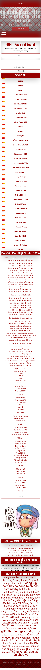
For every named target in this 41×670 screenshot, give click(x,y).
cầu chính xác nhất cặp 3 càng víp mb (20, 275)
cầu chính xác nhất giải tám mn (20, 356)
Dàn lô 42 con (30, 622)
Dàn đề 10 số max (16, 628)
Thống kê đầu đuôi (20, 172)
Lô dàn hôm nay (27, 637)
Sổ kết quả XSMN (20, 104)
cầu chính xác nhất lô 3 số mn (20, 347)
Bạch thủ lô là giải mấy (14, 592)
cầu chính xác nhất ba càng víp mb (20, 263)
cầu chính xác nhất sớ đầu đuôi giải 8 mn (20, 358)
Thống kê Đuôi (20, 195)
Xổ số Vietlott (20, 398)
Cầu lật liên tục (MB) (20, 158)
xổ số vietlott (20, 113)
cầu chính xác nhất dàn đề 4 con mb (20, 277)
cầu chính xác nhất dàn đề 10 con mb (20, 284)
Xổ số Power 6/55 (20, 402)
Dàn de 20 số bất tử (23, 614)
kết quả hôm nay (21, 95)
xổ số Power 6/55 (20, 122)
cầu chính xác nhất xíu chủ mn (20, 365)
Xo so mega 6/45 (20, 117)
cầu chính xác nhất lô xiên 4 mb (20, 308)
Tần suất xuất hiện (20, 208)
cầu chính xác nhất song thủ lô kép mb (20, 312)
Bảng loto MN (20, 471)
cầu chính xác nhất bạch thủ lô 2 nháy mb (20, 273)
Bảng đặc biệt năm (21, 600)
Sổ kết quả (20, 383)
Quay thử (20, 477)
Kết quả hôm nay (20, 380)
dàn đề (24, 625)
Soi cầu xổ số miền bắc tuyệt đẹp (20, 295)
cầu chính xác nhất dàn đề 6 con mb (20, 280)
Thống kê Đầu (20, 190)
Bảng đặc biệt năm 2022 (20, 601)
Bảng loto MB (20, 469)
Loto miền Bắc (20, 218)
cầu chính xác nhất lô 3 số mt (20, 331)
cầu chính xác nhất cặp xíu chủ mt (20, 324)
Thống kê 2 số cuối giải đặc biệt (20, 647)
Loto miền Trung (21, 227)
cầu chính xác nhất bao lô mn (20, 349)
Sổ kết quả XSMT (20, 108)
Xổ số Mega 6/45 (20, 400)
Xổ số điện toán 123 (20, 145)
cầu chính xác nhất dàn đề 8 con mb (20, 282)
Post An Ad (20, 28)
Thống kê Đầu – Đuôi (20, 199)
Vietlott (20, 394)
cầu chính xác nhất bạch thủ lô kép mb (20, 268)
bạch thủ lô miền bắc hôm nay (23, 594)
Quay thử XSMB (20, 231)
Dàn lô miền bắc (11, 625)
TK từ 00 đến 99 (20, 213)
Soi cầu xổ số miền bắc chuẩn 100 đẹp (20, 260)
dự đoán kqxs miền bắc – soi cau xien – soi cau (20, 258)
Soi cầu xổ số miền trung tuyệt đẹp (20, 318)
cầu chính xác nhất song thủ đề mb (20, 310)
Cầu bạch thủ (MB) (20, 154)
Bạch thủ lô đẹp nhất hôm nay (17, 597)
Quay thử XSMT (20, 240)
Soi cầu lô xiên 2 (16, 646)
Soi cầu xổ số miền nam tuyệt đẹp (20, 343)
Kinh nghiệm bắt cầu (20, 371)
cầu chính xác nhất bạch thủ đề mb (20, 266)
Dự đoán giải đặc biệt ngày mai (19, 629)
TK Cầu (20, 424)
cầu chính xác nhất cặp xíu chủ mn (20, 351)
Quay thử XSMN (20, 236)
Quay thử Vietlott (20, 245)
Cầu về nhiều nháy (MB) (20, 167)
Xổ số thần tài (20, 149)
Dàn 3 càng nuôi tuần (25, 611)
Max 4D (20, 131)
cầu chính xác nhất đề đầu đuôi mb (20, 301)
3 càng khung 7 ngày (24, 580)
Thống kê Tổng (20, 204)
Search (20, 71)
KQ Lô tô (20, 466)
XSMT (20, 90)
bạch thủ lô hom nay (26, 589)
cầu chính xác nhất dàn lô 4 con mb (20, 289)
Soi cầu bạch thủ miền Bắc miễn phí (20, 644)
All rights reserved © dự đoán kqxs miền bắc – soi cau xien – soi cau (21, 663)
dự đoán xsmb (22, 635)
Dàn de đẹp (15, 622)
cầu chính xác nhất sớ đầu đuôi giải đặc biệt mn (20, 361)
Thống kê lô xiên (21, 181)
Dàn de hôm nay (21, 617)
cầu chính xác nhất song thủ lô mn (20, 363)
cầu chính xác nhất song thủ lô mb (20, 314)
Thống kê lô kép (20, 186)
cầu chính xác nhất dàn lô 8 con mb (20, 298)
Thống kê (20, 136)
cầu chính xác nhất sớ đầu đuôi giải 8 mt (20, 333)
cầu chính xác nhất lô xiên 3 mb (20, 305)
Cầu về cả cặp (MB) (20, 163)
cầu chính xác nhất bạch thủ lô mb (20, 270)
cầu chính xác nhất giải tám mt (20, 328)
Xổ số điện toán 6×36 (20, 416)
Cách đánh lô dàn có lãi (17, 608)
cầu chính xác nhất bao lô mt (20, 321)
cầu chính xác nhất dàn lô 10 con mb (20, 287)
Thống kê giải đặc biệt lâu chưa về (24, 653)
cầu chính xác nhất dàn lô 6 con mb (20, 291)
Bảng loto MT (20, 474)
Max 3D (20, 126)
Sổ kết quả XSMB (20, 99)
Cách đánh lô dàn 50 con (23, 605)
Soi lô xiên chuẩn (24, 646)
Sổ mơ (20, 249)
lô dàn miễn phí (19, 640)
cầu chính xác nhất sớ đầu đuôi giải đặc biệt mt (20, 335)
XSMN (20, 85)
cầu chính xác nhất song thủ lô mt (20, 340)
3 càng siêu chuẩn (21, 581)
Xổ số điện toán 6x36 (20, 140)
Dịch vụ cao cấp (20, 369)
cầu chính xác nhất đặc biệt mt (20, 326)
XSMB (20, 81)
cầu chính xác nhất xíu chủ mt (20, 338)
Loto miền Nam (20, 222)
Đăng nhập (20, 4)
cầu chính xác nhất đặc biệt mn (20, 354)
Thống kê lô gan (20, 177)
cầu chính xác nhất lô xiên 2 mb (20, 303)
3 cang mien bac (11, 577)
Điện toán (20, 413)
